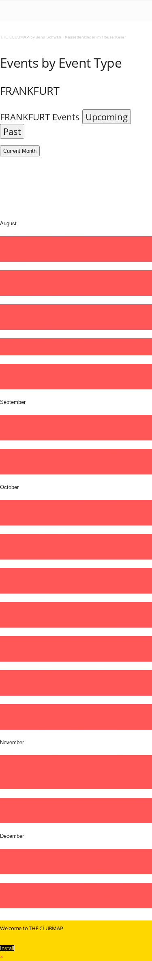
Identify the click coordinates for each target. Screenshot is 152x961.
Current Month (19, 151)
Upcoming (107, 117)
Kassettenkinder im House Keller (95, 37)
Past (12, 131)
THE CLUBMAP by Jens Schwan (30, 37)
